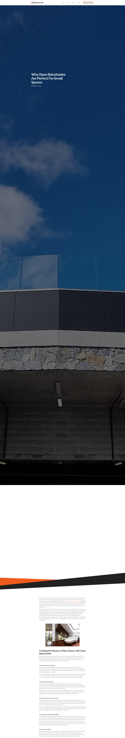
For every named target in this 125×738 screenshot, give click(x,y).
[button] (73, 3)
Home (63, 2)
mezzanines (41, 677)
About (67, 2)
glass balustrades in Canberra (73, 601)
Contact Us (78, 2)
